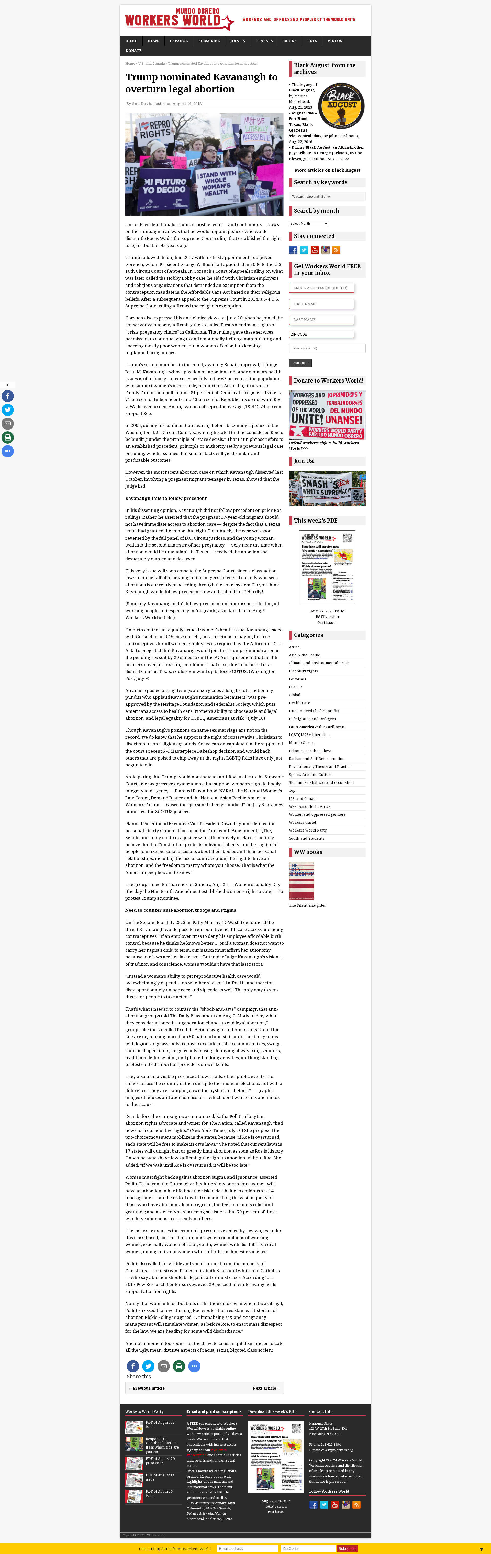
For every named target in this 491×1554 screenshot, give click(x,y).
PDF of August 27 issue (160, 1424)
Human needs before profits (314, 710)
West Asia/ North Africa (310, 806)
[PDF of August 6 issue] (134, 1500)
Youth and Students (306, 838)
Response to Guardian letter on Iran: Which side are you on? (162, 1445)
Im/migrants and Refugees (312, 718)
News (153, 40)
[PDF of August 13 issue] (134, 1484)
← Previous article (146, 1388)
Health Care (299, 702)
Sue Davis (142, 103)
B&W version (327, 616)
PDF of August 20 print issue (160, 1461)
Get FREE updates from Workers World (175, 1548)
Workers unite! (302, 822)
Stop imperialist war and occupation (321, 782)
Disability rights (303, 671)
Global (294, 694)
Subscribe (209, 40)
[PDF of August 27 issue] (134, 1431)
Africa (294, 647)
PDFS (312, 40)
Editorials (297, 679)
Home (131, 40)
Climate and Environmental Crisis (319, 662)
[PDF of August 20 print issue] (134, 1467)
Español (179, 40)
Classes (264, 40)
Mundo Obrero (302, 742)
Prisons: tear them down (311, 750)
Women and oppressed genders (317, 814)
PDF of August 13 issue (160, 1477)
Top (292, 790)
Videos (335, 40)
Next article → (267, 1388)
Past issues (327, 622)
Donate (134, 50)
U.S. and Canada (303, 798)
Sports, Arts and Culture (310, 774)
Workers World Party (308, 830)
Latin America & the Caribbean (316, 726)
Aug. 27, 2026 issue (327, 611)
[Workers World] (245, 20)
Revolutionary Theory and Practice (320, 766)
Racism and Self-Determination (317, 758)
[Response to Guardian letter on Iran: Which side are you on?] (134, 1447)
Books (290, 40)
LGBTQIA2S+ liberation (309, 734)
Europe (295, 686)
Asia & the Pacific (304, 655)
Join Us (237, 40)
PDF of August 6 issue (159, 1493)
